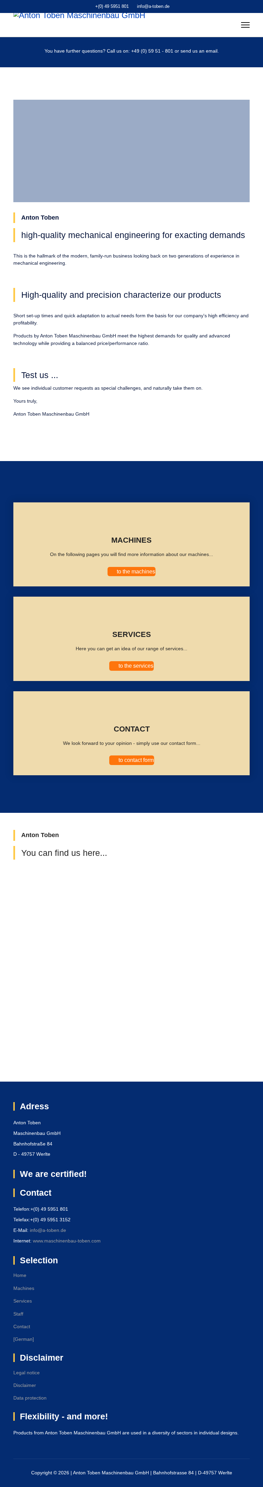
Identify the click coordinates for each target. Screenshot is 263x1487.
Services (22, 1301)
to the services (135, 666)
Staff (18, 1314)
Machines (23, 1288)
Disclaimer (24, 1385)
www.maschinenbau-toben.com (67, 1240)
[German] (23, 1339)
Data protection (30, 1398)
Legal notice (26, 1372)
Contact (21, 1326)
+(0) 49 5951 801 (112, 6)
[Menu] (245, 24)
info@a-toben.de (153, 6)
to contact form (135, 760)
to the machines (135, 571)
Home (19, 1275)
